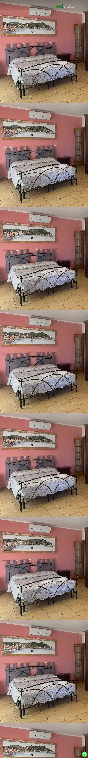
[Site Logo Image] (65, 6)
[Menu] (3, 6)
